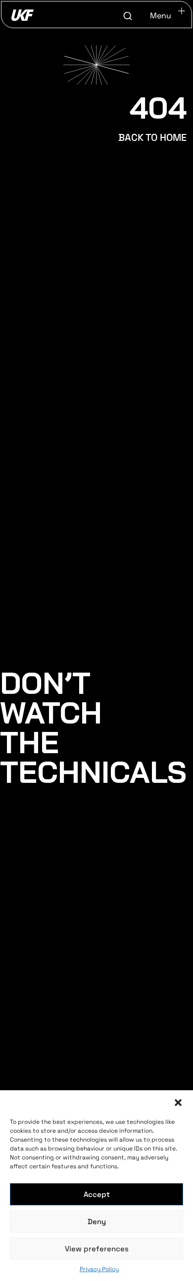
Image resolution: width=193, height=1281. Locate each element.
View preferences (97, 1248)
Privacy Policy (99, 1269)
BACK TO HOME (152, 137)
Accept (97, 1194)
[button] (178, 1103)
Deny (97, 1221)
